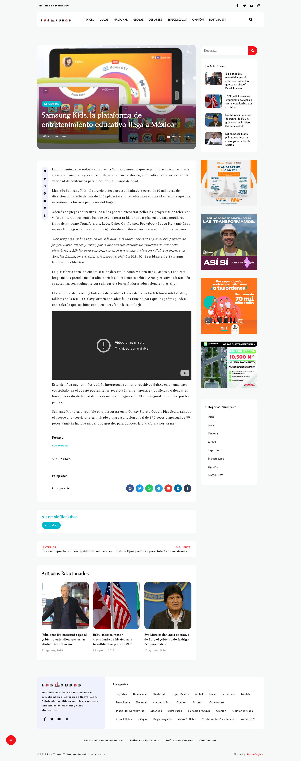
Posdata (246, 694)
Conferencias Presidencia (218, 719)
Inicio (90, 19)
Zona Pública (124, 719)
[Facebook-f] (237, 6)
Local (104, 19)
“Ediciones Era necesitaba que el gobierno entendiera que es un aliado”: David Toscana (64, 639)
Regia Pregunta (162, 719)
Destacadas (140, 694)
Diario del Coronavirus (130, 710)
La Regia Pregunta (199, 710)
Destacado (160, 694)
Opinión (198, 19)
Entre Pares (175, 710)
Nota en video (161, 702)
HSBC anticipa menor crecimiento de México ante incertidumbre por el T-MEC (112, 639)
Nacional (121, 19)
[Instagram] (259, 6)
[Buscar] (252, 50)
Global (138, 19)
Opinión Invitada (242, 710)
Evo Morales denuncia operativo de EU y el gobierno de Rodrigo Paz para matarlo (166, 639)
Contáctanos (208, 740)
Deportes (155, 19)
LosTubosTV (217, 19)
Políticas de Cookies (179, 740)
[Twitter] (244, 6)
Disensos (156, 710)
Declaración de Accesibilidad (104, 740)
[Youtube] (252, 6)
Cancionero (216, 702)
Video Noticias (187, 719)
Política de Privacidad (144, 740)
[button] (251, 20)
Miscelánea (123, 702)
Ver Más (51, 525)
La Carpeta (51, 103)
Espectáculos (177, 19)
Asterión (198, 702)
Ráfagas (142, 719)
